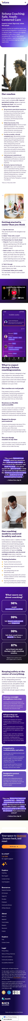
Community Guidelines (7, 959)
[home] (5, 2)
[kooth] (6, 999)
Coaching (4, 873)
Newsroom (4, 928)
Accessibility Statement (7, 962)
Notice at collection (7, 1019)
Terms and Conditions (7, 956)
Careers (4, 931)
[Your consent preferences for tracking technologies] (2, 1018)
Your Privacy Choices (11, 1017)
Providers (4, 899)
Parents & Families (6, 890)
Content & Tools (6, 879)
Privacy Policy (5, 950)
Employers (4, 902)
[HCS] (6, 1004)
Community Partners (7, 905)
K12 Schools (5, 893)
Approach (4, 919)
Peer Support (5, 876)
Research (4, 925)
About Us (4, 916)
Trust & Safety (5, 922)
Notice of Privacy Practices (8, 953)
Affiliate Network (6, 908)
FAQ (3, 939)
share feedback (17, 977)
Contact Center (5, 942)
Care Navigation (6, 882)
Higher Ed (4, 896)
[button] (25, 2)
